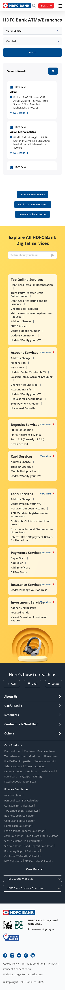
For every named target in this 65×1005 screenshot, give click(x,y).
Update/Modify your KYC (26, 340)
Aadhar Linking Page (23, 608)
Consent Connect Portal (17, 969)
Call (13, 683)
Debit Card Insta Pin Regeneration (32, 285)
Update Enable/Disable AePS (28, 372)
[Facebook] (5, 956)
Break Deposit (19, 444)
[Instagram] (12, 956)
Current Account (35, 766)
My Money (17, 367)
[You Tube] (19, 956)
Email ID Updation (22, 466)
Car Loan (29, 751)
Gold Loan (35, 756)
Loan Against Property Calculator (24, 831)
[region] (32, 100)
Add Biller (17, 563)
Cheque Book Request (24, 308)
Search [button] (32, 52)
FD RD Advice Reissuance (26, 434)
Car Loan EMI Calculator (18, 805)
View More (45, 352)
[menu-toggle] (60, 6)
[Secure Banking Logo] (11, 937)
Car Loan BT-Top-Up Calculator (23, 856)
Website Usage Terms (16, 974)
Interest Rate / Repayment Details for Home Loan (32, 538)
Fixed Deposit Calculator (38, 846)
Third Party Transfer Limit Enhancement (27, 294)
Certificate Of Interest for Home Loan (30, 522)
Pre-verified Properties (18, 761)
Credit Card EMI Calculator (42, 836)
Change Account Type (24, 384)
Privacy (52, 963)
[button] (53, 71)
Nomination (18, 362)
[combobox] (32, 31)
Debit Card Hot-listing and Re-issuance (29, 302)
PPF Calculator (33, 841)
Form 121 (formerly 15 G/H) (27, 439)
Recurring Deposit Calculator (21, 851)
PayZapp (25, 776)
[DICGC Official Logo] (18, 925)
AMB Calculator (13, 836)
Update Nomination (23, 335)
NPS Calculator (13, 861)
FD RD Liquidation (22, 430)
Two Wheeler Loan (15, 756)
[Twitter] (26, 956)
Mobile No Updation (23, 471)
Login (44, 5)
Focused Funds (20, 612)
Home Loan (51, 756)
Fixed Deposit (12, 781)
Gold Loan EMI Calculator (19, 820)
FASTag (37, 776)
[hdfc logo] (17, 5)
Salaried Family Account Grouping (32, 377)
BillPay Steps (19, 572)
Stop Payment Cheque (24, 403)
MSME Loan (30, 781)
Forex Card (10, 776)
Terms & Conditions (34, 963)
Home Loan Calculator (17, 825)
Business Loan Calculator (19, 815)
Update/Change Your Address (29, 590)
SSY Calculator (13, 841)
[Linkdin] (33, 956)
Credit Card (32, 771)
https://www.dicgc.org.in (41, 929)
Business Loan (46, 751)
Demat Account (13, 771)
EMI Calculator (13, 795)
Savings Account (44, 761)
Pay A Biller (18, 558)
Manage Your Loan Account (28, 508)
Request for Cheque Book (26, 399)
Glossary (37, 974)
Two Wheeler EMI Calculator (21, 810)
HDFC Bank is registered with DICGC (43, 922)
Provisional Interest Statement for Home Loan (32, 530)
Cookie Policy (11, 963)
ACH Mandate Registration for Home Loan (29, 514)
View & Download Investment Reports (29, 618)
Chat (34, 683)
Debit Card (48, 771)
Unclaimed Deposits (23, 408)
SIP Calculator (12, 846)
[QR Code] (7, 925)
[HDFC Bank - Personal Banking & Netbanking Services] (19, 912)
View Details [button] (18, 112)
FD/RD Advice (19, 326)
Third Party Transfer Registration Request (31, 315)
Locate (55, 683)
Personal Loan (12, 751)
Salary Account (13, 766)
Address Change (21, 321)
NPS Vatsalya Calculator (39, 861)
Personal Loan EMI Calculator (22, 800)
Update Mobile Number (25, 330)
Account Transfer (21, 389)
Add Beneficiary (20, 567)
